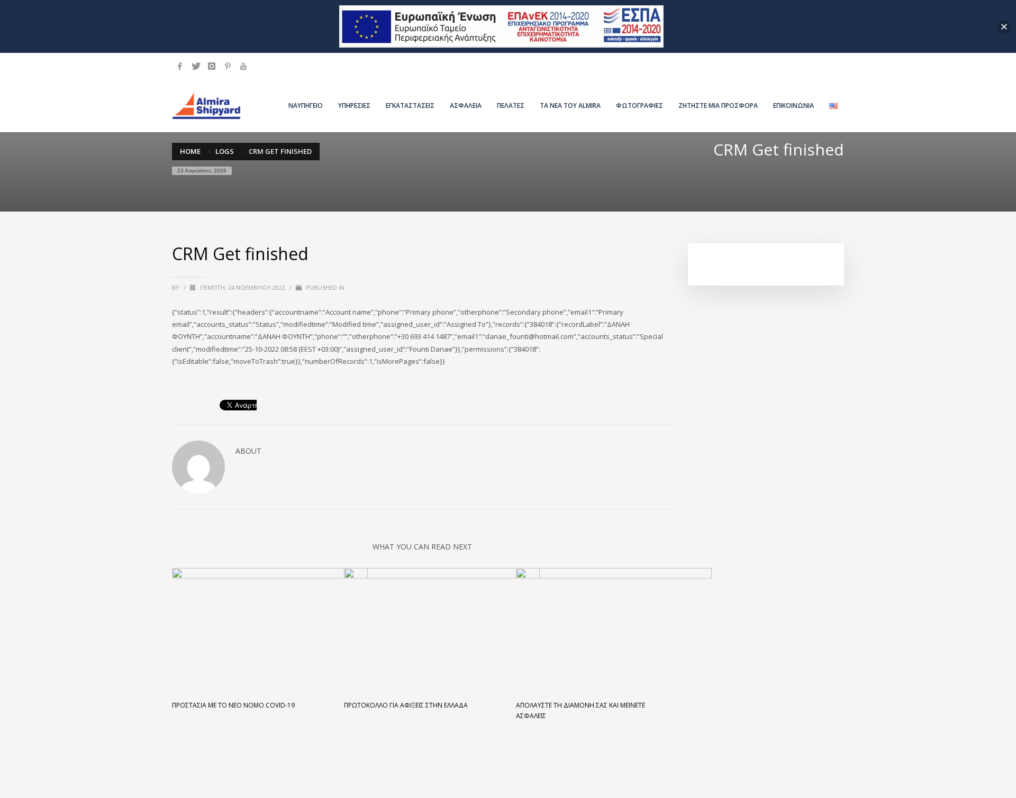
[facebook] (180, 66)
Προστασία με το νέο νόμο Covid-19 (233, 705)
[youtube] (243, 66)
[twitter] (196, 66)
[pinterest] (227, 66)
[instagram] (212, 66)
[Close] (1004, 26)
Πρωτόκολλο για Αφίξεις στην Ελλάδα (406, 705)
